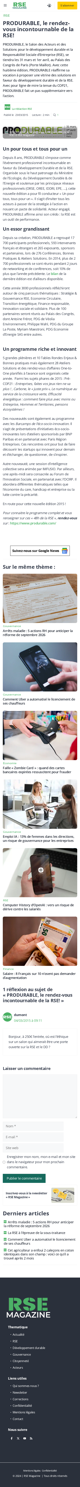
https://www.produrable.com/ (33, 523)
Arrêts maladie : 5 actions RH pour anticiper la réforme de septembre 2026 (38, 633)
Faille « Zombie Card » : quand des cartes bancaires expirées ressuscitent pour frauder (37, 770)
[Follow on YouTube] (24, 1438)
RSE (6, 15)
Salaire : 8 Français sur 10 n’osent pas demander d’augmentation (39, 975)
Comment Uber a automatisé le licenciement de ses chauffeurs (39, 701)
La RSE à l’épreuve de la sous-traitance (36, 1232)
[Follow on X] (18, 1438)
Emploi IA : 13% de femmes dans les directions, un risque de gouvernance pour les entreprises (38, 838)
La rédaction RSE (22, 109)
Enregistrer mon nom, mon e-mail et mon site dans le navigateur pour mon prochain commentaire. (41, 1161)
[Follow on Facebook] (11, 1438)
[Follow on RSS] (31, 1438)
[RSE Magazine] (19, 5)
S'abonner (67, 5)
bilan (54, 273)
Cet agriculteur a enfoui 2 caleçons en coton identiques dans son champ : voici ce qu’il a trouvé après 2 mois (39, 1254)
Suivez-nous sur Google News (35, 550)
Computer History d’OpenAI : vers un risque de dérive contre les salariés (38, 907)
